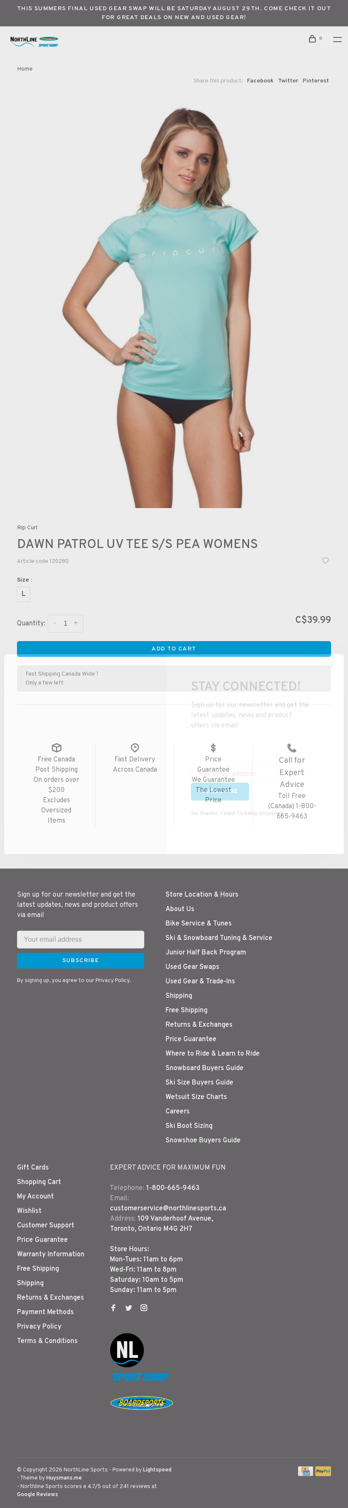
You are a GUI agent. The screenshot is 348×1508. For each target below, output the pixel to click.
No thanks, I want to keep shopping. (237, 813)
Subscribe (220, 791)
